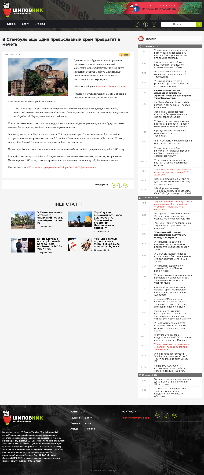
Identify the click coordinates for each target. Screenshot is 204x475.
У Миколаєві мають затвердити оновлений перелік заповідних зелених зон (50, 218)
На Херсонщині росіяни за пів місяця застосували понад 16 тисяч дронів (170, 74)
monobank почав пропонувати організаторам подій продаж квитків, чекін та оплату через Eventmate (171, 291)
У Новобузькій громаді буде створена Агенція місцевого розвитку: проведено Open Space (170, 327)
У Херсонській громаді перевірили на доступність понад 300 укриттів (170, 235)
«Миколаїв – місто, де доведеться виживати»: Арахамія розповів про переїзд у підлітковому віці (172, 94)
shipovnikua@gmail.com (135, 418)
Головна (11, 24)
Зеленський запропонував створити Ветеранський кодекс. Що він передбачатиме (172, 114)
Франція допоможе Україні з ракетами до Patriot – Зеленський (170, 133)
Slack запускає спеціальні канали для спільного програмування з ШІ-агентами (172, 381)
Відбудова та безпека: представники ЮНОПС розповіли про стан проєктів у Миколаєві (173, 337)
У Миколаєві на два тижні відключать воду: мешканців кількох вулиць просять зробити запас (172, 246)
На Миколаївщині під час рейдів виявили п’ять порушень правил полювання (172, 105)
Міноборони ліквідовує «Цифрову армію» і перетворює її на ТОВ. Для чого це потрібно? (173, 191)
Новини (151, 39)
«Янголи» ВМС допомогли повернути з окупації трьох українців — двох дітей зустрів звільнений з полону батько (171, 303)
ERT (123, 86)
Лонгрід (40, 24)
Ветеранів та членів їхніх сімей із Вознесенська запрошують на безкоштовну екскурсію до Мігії (172, 216)
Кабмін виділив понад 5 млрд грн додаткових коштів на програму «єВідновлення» (172, 181)
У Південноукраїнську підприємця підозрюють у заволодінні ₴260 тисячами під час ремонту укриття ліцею (173, 279)
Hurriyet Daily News (107, 86)
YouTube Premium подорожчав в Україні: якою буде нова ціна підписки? (107, 243)
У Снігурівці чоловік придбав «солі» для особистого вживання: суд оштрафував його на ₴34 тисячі (173, 258)
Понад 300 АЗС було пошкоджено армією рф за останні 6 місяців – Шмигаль (170, 368)
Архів (88, 423)
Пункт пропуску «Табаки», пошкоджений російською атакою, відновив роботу (169, 64)
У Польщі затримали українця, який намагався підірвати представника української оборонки (171, 392)
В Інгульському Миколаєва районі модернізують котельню (173, 142)
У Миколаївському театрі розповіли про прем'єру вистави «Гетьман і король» (172, 83)
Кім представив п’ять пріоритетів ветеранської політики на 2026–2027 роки (49, 244)
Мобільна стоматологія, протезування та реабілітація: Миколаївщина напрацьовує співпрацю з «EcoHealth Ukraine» (173, 315)
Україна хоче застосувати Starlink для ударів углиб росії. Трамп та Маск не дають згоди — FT (172, 358)
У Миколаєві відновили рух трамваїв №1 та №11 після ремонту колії (169, 268)
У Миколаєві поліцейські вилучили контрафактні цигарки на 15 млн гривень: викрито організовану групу (172, 152)
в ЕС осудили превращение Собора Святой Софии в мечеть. (61, 167)
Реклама (90, 429)
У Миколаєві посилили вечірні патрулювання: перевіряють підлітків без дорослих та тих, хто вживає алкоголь (170, 54)
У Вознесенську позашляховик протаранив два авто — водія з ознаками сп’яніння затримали (171, 123)
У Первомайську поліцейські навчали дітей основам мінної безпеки (170, 162)
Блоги (25, 24)
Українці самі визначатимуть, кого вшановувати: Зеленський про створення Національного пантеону (108, 220)
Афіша (74, 429)
